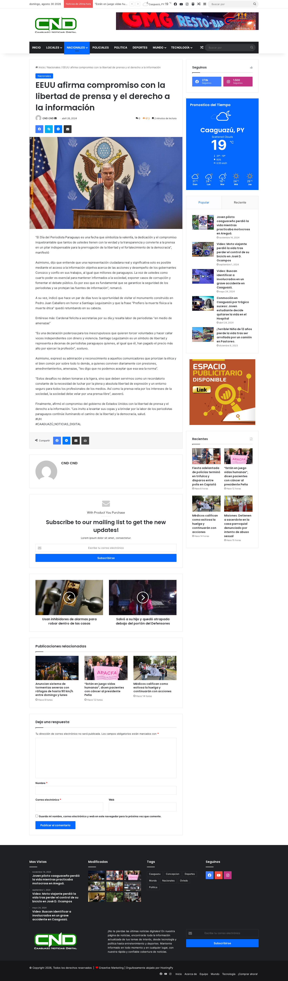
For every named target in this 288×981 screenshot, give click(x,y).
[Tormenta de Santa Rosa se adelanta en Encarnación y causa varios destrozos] (132, 886)
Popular (203, 202)
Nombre (41, 783)
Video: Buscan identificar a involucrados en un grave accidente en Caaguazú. (231, 279)
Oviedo (184, 880)
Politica (120, 47)
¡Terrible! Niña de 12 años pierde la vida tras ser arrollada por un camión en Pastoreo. (234, 335)
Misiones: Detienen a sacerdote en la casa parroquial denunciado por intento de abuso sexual (237, 526)
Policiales (100, 47)
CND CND (48, 118)
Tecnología (180, 47)
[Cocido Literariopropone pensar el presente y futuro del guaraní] (132, 897)
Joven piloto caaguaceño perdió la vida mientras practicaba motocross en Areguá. (233, 225)
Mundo (158, 47)
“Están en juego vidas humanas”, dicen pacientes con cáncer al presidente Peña (104, 689)
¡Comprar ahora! (248, 974)
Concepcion (172, 873)
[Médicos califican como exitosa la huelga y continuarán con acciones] (155, 668)
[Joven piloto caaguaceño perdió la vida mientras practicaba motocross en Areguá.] (203, 222)
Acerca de (191, 974)
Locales (52, 47)
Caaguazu (154, 873)
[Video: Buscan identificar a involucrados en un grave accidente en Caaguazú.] (203, 276)
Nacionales (76, 47)
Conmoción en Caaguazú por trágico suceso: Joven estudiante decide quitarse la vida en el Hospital (233, 308)
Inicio (36, 47)
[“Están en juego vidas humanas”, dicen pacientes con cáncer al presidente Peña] (106, 668)
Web (111, 799)
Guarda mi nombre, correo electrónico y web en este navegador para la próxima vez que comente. (100, 816)
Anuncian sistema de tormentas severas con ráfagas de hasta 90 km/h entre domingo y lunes (54, 689)
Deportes (140, 47)
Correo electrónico (48, 799)
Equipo (204, 974)
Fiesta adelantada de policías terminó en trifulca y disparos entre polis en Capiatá (206, 476)
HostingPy (166, 967)
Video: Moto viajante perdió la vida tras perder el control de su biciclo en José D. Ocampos (233, 252)
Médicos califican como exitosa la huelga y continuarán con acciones (152, 687)
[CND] (55, 25)
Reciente (240, 202)
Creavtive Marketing (111, 967)
